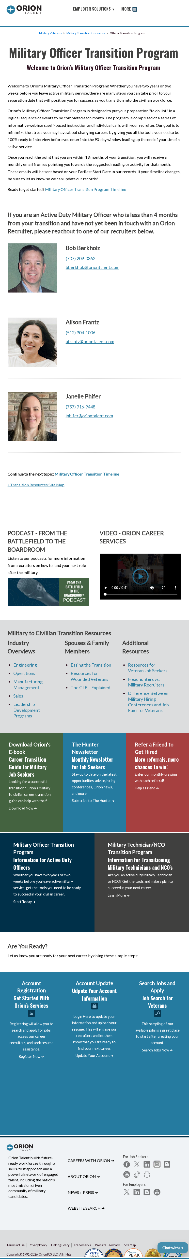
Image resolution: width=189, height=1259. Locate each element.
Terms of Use (15, 1245)
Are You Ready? (27, 946)
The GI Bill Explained (90, 687)
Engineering (25, 665)
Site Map (130, 1245)
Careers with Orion (91, 1160)
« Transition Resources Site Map (36, 484)
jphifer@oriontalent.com (89, 415)
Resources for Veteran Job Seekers (147, 667)
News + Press (83, 1192)
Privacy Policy (38, 1245)
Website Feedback (107, 1245)
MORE (126, 9)
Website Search (86, 1208)
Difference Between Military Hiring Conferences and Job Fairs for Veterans (148, 701)
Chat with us (172, 1247)
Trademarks (82, 1245)
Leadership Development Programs (26, 709)
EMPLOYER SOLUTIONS (94, 9)
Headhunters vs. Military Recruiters (146, 681)
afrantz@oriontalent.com (90, 341)
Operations (24, 673)
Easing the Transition (91, 665)
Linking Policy (60, 1245)
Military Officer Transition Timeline (87, 474)
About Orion (84, 1176)
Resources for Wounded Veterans (89, 676)
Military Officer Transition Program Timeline (85, 189)
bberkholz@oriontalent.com (92, 267)
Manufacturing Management (28, 684)
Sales (18, 696)
